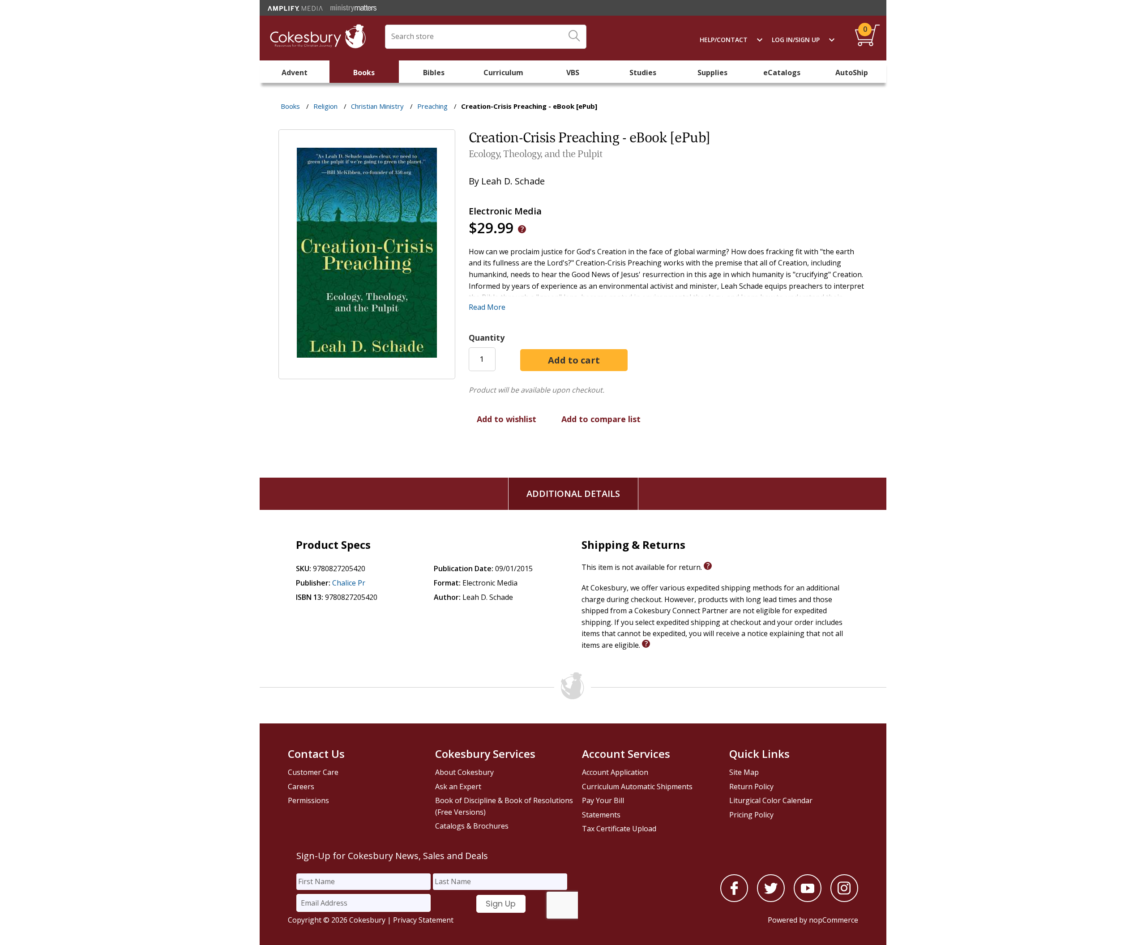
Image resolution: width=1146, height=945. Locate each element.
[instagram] (844, 899)
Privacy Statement (423, 920)
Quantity (487, 337)
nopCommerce (833, 920)
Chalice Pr (348, 583)
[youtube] (807, 899)
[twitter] (771, 899)
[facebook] (734, 899)
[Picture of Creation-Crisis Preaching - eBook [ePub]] (367, 373)
